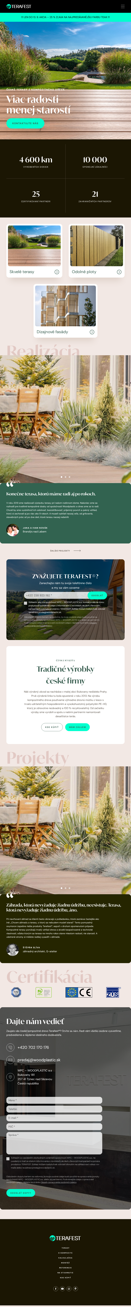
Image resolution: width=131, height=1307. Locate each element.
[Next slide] (125, 419)
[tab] (61, 477)
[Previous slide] (5, 419)
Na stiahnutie (65, 1273)
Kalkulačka (65, 1258)
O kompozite (65, 1253)
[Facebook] (55, 1289)
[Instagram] (68, 1289)
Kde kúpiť (65, 1278)
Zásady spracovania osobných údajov (58, 1182)
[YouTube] (62, 1289)
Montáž (65, 1263)
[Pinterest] (75, 1289)
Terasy (65, 1248)
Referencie (65, 1268)
